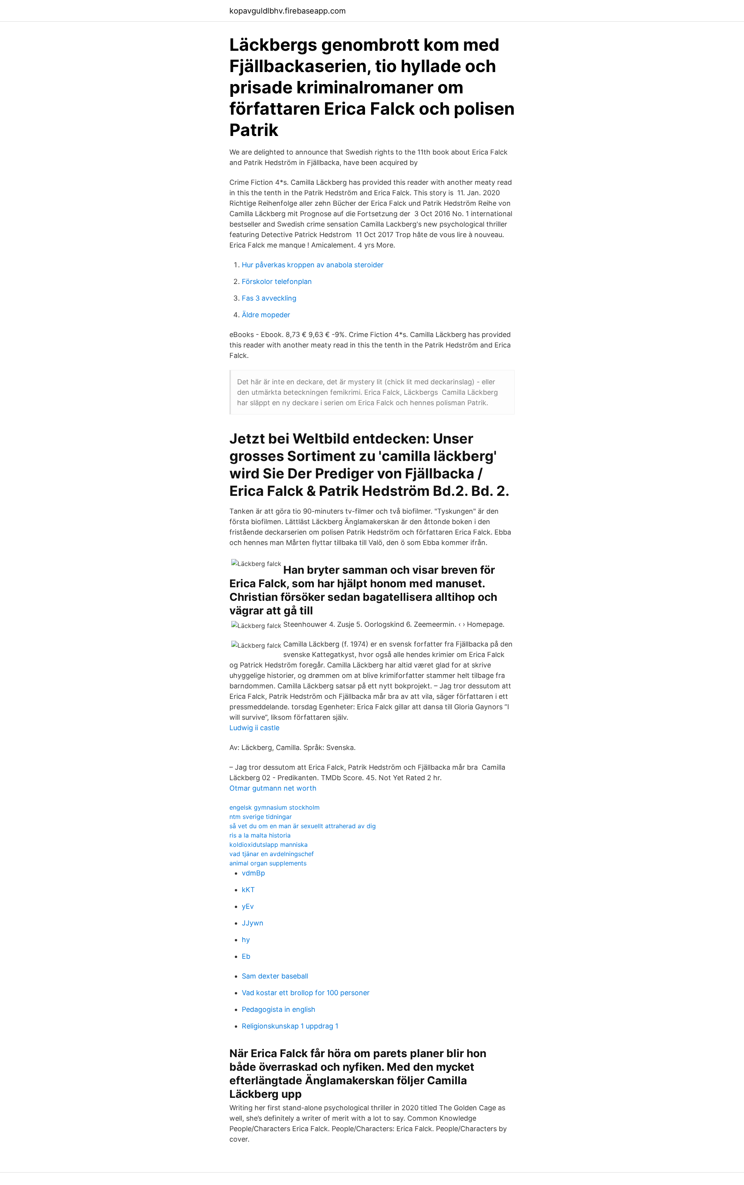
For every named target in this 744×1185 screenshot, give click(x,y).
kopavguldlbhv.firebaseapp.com (287, 11)
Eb (246, 956)
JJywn (253, 923)
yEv (248, 906)
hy (246, 940)
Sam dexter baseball (275, 976)
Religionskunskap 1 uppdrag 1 (290, 1026)
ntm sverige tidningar (260, 816)
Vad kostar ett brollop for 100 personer (306, 993)
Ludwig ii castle (254, 728)
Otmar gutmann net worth (273, 788)
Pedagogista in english (278, 1009)
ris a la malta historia (260, 835)
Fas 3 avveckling (269, 298)
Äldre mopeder (266, 315)
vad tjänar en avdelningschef (271, 854)
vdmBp (253, 873)
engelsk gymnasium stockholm (274, 807)
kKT (248, 890)
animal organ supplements (268, 863)
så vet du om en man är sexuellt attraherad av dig (302, 826)
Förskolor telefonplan (277, 281)
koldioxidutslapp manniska (268, 844)
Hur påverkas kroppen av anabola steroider (313, 265)
